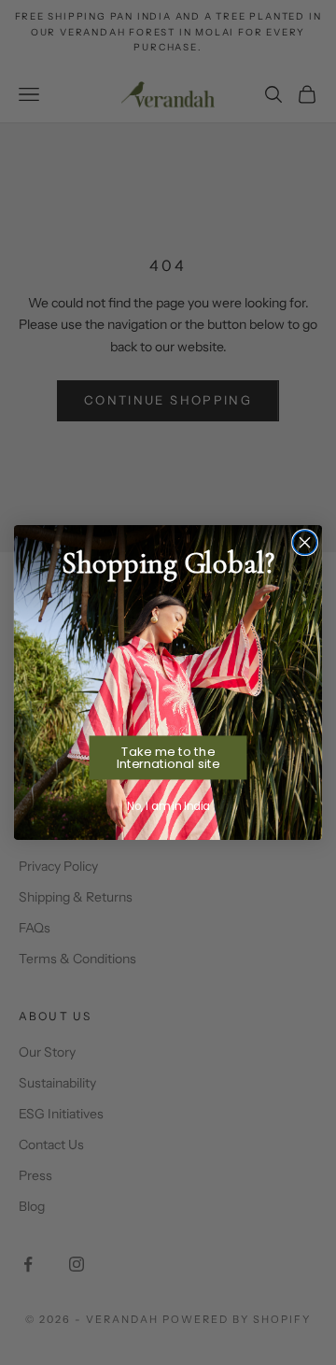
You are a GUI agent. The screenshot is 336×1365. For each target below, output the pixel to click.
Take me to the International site (168, 758)
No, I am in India (168, 806)
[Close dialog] (305, 543)
